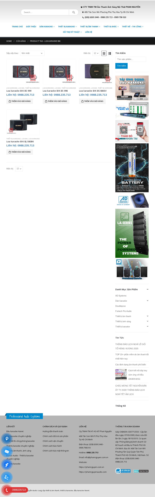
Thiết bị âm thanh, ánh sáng (18, 450)
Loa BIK (21, 88)
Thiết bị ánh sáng (123, 321)
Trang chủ (17, 26)
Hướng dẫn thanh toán (53, 431)
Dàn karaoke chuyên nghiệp (18, 436)
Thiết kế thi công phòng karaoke (20, 441)
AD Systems (120, 295)
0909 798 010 (120, 17)
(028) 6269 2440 (92, 17)
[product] (23, 71)
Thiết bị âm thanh (89, 26)
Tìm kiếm (121, 65)
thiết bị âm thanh (52, 490)
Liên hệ (88, 32)
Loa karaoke (11, 88)
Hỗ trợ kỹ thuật (71, 32)
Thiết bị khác (110, 26)
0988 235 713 (106, 17)
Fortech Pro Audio (123, 311)
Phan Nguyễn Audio (29, 490)
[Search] (73, 12)
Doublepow (120, 306)
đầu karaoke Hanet (81, 490)
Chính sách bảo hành (52, 446)
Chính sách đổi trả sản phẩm (55, 436)
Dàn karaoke (46, 26)
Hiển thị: (87, 53)
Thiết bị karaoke (66, 26)
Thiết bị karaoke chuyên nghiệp (20, 446)
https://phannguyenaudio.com (93, 472)
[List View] (109, 53)
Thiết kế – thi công (131, 26)
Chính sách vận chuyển (53, 441)
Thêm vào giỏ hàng (21, 101)
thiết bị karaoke (66, 490)
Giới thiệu (31, 26)
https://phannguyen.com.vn (91, 467)
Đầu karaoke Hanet (14, 431)
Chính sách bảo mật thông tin (56, 450)
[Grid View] (104, 53)
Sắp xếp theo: (12, 53)
